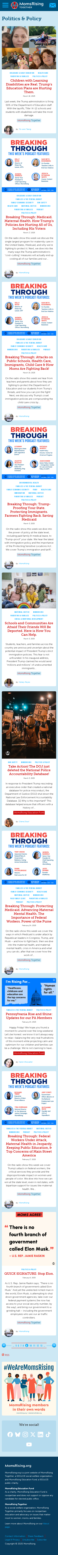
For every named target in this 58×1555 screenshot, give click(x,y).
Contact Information (15, 1536)
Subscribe (42, 1539)
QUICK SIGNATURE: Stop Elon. (29, 1273)
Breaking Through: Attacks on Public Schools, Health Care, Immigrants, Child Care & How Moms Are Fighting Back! (29, 362)
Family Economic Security (22, 202)
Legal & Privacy (12, 1539)
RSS (7, 1355)
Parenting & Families (20, 76)
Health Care (43, 73)
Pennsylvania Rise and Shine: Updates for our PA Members (29, 1016)
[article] (29, 79)
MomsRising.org (27, 5)
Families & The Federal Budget (29, 199)
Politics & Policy (40, 76)
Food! (35, 489)
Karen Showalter (26, 1062)
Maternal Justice (29, 206)
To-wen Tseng (25, 129)
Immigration (19, 493)
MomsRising (45, 206)
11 (34, 1345)
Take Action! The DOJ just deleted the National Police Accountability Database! (29, 770)
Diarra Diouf (24, 821)
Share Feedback (35, 1536)
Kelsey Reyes (24, 682)
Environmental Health (29, 483)
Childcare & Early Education (22, 73)
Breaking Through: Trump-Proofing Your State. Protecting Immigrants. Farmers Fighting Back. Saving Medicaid (29, 511)
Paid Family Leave (18, 898)
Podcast (40, 209)
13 (41, 1345)
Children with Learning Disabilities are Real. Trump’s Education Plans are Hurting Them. (29, 86)
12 (38, 1345)
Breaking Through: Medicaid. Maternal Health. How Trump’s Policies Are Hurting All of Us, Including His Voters (29, 222)
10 (31, 1345)
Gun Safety (42, 202)
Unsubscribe (28, 1539)
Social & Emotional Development (29, 619)
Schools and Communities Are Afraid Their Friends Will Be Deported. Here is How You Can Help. (29, 629)
